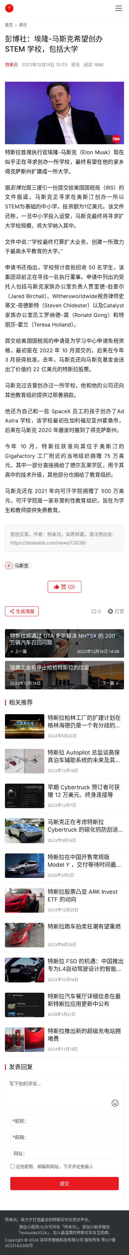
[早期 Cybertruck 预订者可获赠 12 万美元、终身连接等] (24, 796)
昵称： (21, 1121)
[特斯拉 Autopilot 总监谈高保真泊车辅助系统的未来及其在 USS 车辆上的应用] (24, 761)
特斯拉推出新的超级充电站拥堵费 (84, 1035)
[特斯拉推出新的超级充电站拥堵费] (24, 1039)
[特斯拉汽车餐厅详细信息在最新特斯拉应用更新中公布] (24, 1005)
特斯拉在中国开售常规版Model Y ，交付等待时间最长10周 (85, 861)
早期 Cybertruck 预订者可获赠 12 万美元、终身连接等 (84, 791)
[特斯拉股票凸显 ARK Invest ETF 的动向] (24, 900)
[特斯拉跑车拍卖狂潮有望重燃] (24, 935)
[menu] (119, 8)
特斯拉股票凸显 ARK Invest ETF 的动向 (82, 895)
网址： (20, 1153)
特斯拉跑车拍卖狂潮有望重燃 (84, 926)
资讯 (75, 64)
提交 (64, 1183)
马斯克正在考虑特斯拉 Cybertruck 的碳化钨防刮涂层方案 (86, 826)
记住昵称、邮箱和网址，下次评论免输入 (54, 1166)
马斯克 (21, 565)
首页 (9, 24)
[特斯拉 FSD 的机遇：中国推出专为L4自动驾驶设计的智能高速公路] (24, 970)
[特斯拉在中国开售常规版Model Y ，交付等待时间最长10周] (24, 865)
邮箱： (21, 1137)
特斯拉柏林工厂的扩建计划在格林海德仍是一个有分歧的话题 (84, 721)
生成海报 (24, 611)
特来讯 (11, 64)
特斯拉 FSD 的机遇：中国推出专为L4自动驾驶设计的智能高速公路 (86, 965)
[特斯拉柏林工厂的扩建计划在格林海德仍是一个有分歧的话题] (24, 726)
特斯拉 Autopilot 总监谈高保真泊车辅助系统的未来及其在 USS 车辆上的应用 (84, 756)
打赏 (114, 610)
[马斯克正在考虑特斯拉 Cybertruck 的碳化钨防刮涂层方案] (24, 830)
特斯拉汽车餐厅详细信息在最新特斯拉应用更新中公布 (84, 1000)
